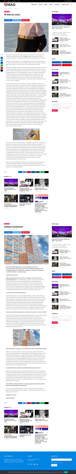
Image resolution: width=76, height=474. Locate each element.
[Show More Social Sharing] (31, 20)
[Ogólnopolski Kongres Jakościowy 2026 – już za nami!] (11, 183)
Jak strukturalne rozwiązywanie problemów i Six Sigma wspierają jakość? (10, 205)
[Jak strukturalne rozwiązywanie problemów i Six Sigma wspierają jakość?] (11, 198)
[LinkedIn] (2, 63)
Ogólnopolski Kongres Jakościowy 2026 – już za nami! (10, 189)
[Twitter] (2, 60)
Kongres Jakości (65, 4)
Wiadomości (34, 4)
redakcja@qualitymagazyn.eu (33, 459)
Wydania (9, 1)
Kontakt (18, 1)
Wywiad (40, 4)
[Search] (71, 1)
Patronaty (13, 1)
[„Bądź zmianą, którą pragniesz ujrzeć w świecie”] (42, 183)
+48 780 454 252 (31, 460)
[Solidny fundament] (26, 249)
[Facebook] (2, 58)
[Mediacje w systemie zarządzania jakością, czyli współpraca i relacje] (26, 183)
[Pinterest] (2, 68)
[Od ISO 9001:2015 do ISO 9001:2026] (26, 198)
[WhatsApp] (2, 65)
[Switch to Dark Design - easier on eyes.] (71, 4)
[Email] (2, 70)
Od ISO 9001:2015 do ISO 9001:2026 (25, 204)
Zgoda (66, 472)
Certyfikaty (57, 4)
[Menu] (5, 1)
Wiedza (51, 4)
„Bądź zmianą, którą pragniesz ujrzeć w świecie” (41, 188)
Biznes (45, 4)
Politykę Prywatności (67, 107)
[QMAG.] (10, 4)
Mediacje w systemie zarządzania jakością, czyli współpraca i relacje (25, 189)
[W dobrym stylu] (26, 37)
